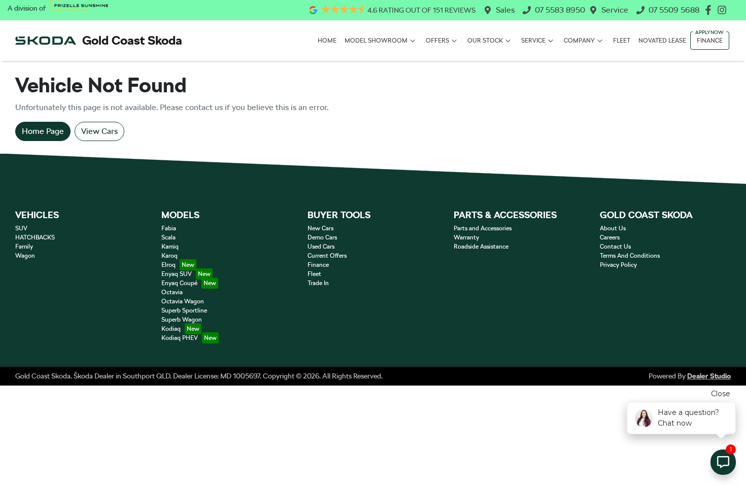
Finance (710, 40)
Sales (505, 10)
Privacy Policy (618, 264)
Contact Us (615, 246)
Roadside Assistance (481, 246)
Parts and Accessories (483, 228)
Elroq (168, 264)
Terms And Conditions (630, 255)
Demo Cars (322, 237)
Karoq (169, 255)
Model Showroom (376, 40)
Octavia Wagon (182, 301)
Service (614, 10)
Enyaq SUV (176, 274)
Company (579, 40)
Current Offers (327, 255)
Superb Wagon (181, 319)
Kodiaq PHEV (179, 337)
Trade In (318, 283)
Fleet (621, 40)
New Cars (320, 228)
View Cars (99, 131)
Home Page (43, 131)
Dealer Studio (709, 376)
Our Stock (485, 40)
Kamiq (170, 246)
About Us (613, 228)
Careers (610, 237)
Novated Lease (662, 40)
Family (24, 246)
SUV (21, 228)
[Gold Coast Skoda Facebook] (710, 10)
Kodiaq (171, 328)
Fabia (168, 228)
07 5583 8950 (560, 10)
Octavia (172, 292)
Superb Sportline (184, 310)
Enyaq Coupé (179, 283)
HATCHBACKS (35, 237)
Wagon (25, 255)
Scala (168, 237)
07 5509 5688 (674, 10)
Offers (437, 40)
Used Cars (321, 246)
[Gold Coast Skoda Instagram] (724, 10)
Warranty (466, 237)
